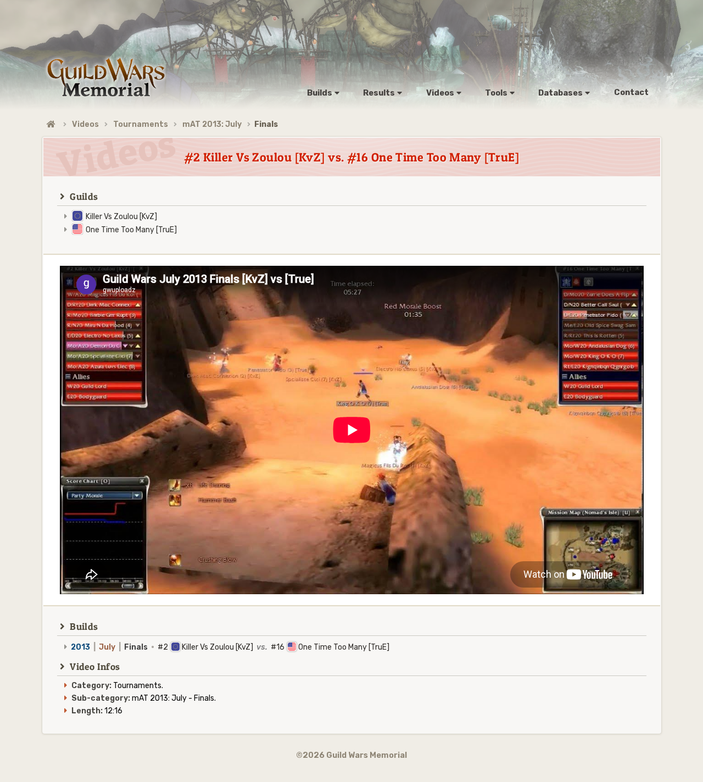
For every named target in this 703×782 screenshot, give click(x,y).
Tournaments (140, 124)
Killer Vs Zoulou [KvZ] (121, 216)
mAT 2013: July (212, 124)
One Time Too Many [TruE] (131, 229)
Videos (85, 124)
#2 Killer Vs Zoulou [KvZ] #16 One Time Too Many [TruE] (230, 647)
